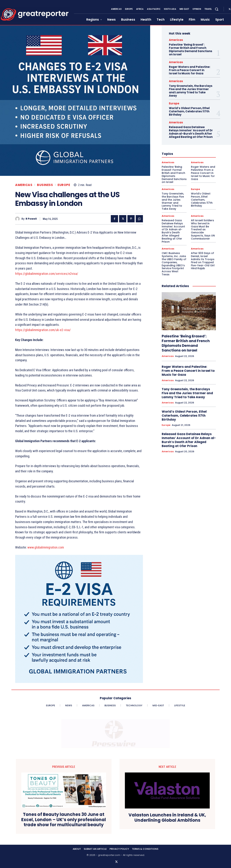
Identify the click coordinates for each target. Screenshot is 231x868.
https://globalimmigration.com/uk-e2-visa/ (43, 330)
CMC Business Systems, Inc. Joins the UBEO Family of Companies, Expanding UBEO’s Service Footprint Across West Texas (174, 263)
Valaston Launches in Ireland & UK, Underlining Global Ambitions (167, 817)
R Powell (31, 218)
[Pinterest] (131, 218)
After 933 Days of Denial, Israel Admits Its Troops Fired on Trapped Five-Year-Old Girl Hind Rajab (203, 260)
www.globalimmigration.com (45, 547)
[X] (122, 218)
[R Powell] (18, 219)
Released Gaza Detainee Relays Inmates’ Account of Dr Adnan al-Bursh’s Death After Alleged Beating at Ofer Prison (191, 132)
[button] (216, 9)
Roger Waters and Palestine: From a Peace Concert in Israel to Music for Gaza (189, 70)
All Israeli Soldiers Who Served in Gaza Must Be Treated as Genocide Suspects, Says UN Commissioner (203, 229)
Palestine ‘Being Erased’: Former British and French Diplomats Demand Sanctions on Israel (190, 49)
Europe (64, 185)
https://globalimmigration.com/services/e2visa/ (46, 274)
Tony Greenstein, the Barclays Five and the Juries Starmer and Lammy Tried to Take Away (190, 91)
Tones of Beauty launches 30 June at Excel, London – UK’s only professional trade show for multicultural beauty (63, 819)
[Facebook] (114, 218)
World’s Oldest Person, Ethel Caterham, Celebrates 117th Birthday (189, 111)
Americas (23, 185)
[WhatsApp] (139, 218)
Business (45, 185)
